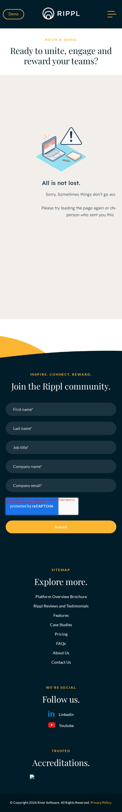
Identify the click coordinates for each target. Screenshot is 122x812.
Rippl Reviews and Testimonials (61, 605)
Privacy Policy (101, 802)
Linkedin (66, 714)
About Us (61, 652)
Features (61, 615)
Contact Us (61, 662)
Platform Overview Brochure (61, 596)
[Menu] (111, 14)
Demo (13, 14)
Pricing (61, 634)
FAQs (61, 643)
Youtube (66, 725)
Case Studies (61, 624)
